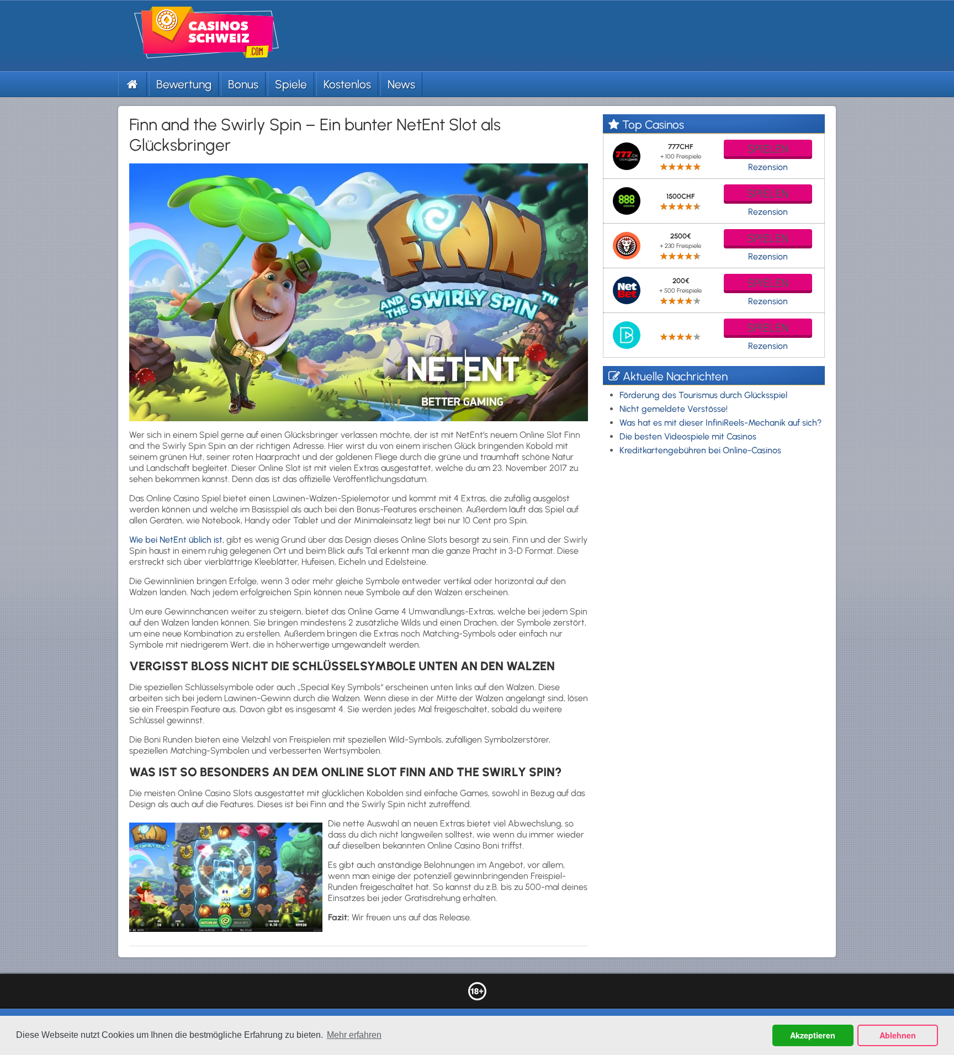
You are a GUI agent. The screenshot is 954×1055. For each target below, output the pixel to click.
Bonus (243, 84)
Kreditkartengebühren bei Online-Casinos (700, 450)
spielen (768, 149)
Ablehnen (897, 1035)
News (401, 84)
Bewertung (183, 84)
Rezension (768, 167)
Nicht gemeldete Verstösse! (673, 409)
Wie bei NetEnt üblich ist (175, 539)
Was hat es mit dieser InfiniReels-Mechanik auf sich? (720, 422)
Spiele (291, 84)
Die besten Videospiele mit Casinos (687, 436)
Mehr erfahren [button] (354, 1035)
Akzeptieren (812, 1035)
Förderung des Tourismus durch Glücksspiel (703, 395)
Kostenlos (347, 84)
